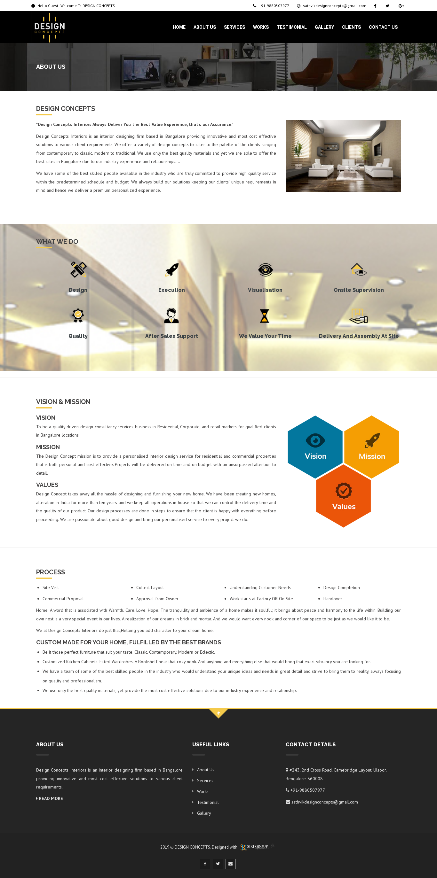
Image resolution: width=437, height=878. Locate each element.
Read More (50, 798)
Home (179, 27)
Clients (351, 27)
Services (234, 27)
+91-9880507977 (273, 5)
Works (261, 27)
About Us (205, 27)
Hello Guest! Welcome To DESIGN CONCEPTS (75, 5)
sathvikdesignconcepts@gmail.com (334, 5)
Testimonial (292, 27)
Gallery (324, 27)
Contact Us (383, 27)
